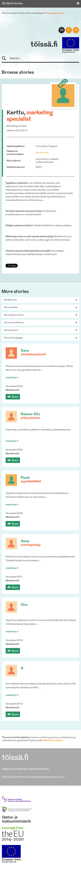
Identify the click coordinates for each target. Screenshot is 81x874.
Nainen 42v (30, 414)
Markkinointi (42, 153)
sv (75, 30)
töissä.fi (44, 45)
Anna (25, 541)
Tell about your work (54, 13)
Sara (25, 351)
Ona (24, 605)
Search (6, 58)
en (61, 30)
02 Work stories (12, 3)
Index (23, 13)
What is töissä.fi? (10, 13)
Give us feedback (35, 13)
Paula (25, 478)
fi (69, 30)
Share (14, 397)
